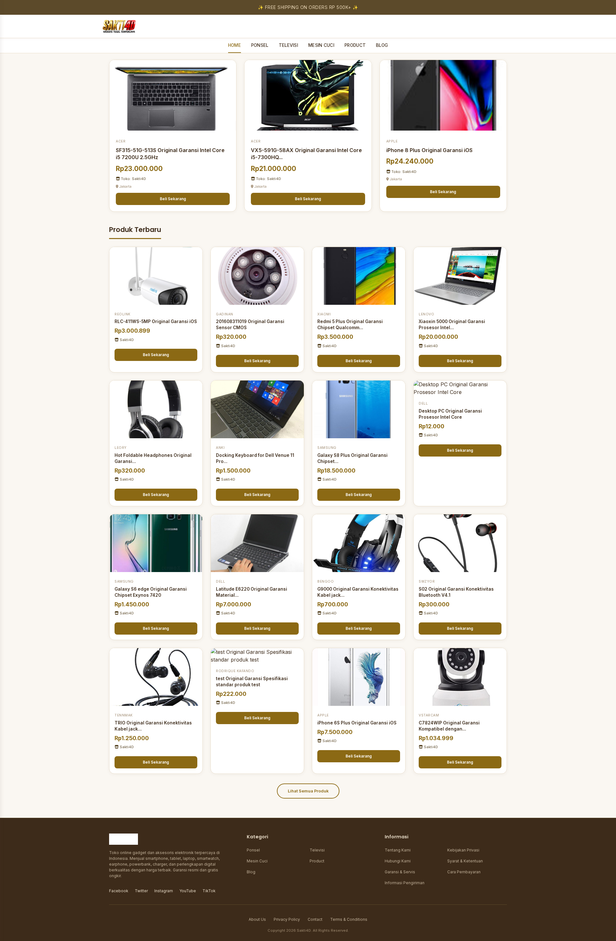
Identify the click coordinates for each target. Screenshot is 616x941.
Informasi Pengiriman (404, 882)
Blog (251, 871)
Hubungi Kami (398, 861)
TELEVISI (288, 45)
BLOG (382, 45)
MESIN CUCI (321, 45)
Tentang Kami (398, 850)
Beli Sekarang (173, 198)
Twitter (141, 890)
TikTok (209, 890)
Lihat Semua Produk (308, 791)
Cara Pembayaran (464, 871)
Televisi (317, 850)
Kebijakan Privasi (463, 850)
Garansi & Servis (400, 871)
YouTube (187, 890)
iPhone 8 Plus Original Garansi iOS (429, 150)
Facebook (118, 890)
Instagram (163, 890)
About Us (257, 919)
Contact (315, 919)
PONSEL (260, 45)
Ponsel (253, 850)
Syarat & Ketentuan (465, 861)
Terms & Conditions (348, 919)
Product (317, 861)
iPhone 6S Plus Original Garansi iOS (357, 722)
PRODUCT (355, 45)
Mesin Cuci (257, 861)
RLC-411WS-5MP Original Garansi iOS (156, 321)
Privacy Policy (287, 919)
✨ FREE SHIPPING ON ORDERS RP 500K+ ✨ (308, 7)
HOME (234, 45)
